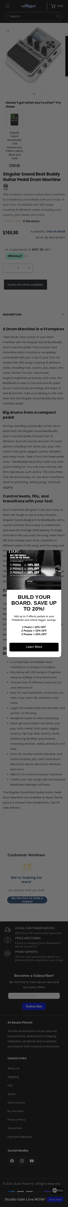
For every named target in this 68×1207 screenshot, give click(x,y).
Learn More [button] (34, 647)
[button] (56, 554)
